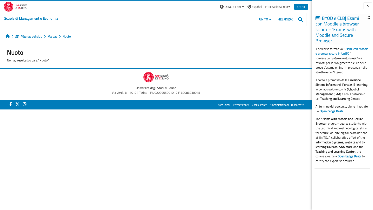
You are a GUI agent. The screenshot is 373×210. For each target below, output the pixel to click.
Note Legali (224, 105)
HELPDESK (285, 19)
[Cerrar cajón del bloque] (367, 6)
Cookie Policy (259, 105)
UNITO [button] (263, 19)
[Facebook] (11, 104)
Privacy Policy (241, 105)
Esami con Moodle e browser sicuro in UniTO (341, 51)
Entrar (301, 6)
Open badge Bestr (349, 156)
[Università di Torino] (15, 6)
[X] (17, 104)
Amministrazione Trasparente (287, 105)
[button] (232, 7)
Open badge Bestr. (332, 111)
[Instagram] (24, 104)
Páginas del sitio (31, 36)
